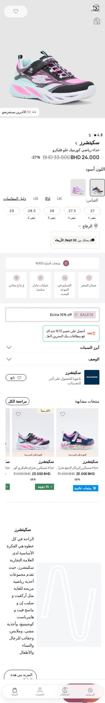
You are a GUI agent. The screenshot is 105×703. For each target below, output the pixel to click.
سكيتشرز (89, 142)
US (35, 198)
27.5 (72, 210)
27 (92, 210)
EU (47, 198)
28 (52, 210)
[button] (52, 59)
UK (59, 198)
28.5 (32, 210)
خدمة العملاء (96, 7)
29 (12, 210)
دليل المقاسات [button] (14, 198)
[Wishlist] (16, 12)
